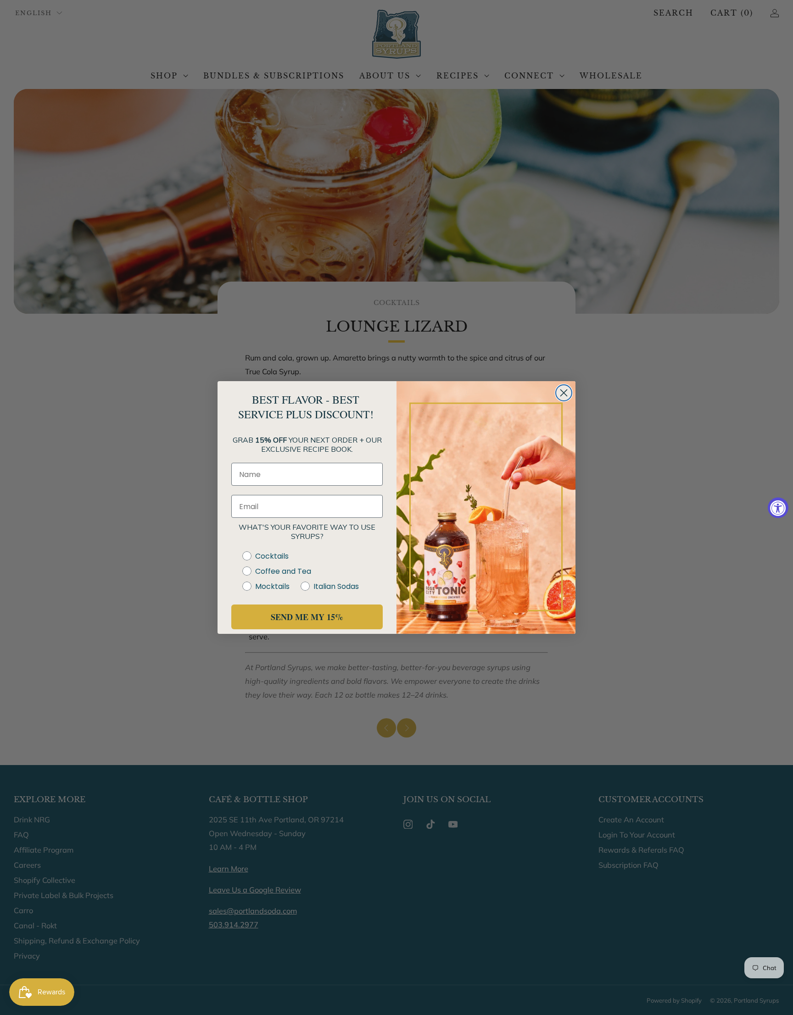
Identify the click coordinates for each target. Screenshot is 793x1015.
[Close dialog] (564, 393)
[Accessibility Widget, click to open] (778, 507)
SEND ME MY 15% (307, 617)
